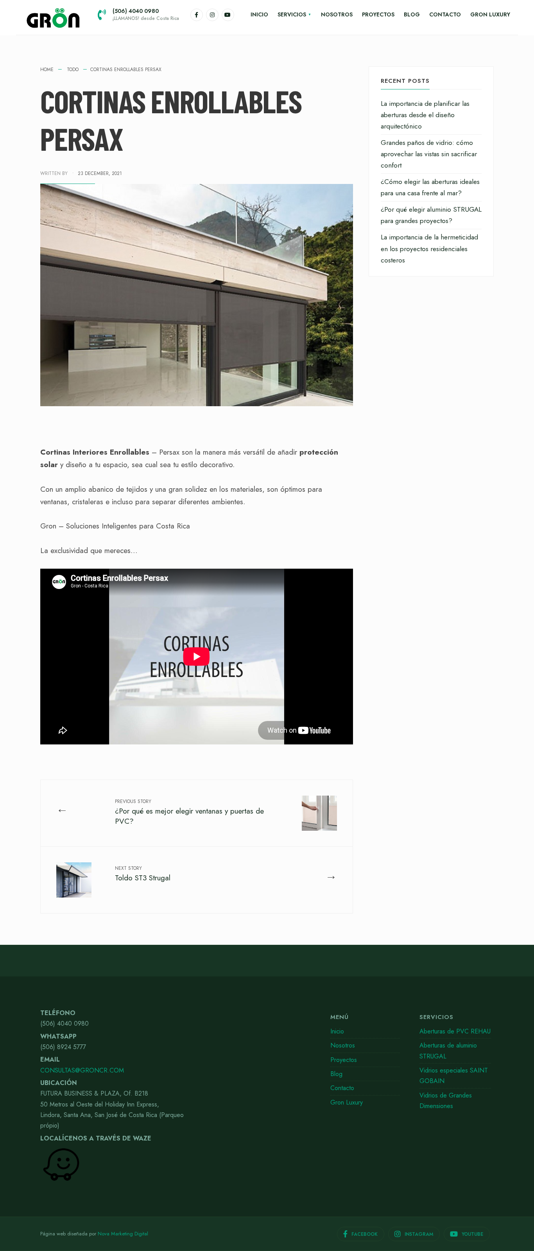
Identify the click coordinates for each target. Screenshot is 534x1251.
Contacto (445, 14)
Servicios (292, 14)
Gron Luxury (490, 14)
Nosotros (337, 14)
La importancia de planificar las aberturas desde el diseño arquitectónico (425, 115)
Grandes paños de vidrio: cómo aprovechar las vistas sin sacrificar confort (429, 154)
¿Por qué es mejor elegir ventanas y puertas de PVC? (189, 812)
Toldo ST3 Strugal (142, 874)
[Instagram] (212, 15)
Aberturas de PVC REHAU (455, 1031)
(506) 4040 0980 (146, 14)
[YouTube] (228, 15)
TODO (73, 69)
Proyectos (378, 14)
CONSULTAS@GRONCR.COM (82, 1070)
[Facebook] (196, 15)
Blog (412, 14)
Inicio (259, 14)
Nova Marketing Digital (123, 1233)
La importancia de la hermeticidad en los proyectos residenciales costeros (429, 248)
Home (47, 69)
